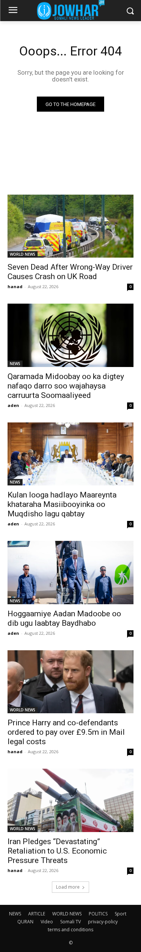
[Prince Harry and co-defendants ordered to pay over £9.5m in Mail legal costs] (70, 682)
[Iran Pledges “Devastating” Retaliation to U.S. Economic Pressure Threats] (70, 800)
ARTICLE (36, 914)
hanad (15, 286)
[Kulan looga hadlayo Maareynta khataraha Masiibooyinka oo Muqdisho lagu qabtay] (70, 454)
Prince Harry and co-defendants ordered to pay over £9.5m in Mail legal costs (66, 732)
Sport (120, 914)
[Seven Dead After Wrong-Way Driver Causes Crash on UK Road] (70, 226)
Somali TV (70, 921)
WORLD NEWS (22, 254)
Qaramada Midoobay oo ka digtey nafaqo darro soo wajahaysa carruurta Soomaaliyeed (66, 386)
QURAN (25, 921)
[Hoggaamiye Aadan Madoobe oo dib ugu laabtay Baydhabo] (70, 572)
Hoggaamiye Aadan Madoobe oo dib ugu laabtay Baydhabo (64, 618)
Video (47, 921)
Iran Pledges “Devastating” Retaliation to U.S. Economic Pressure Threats (57, 851)
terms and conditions (70, 929)
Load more (68, 887)
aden (13, 405)
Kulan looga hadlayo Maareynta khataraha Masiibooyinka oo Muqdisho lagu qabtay (62, 504)
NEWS (15, 363)
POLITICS (98, 914)
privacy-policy (103, 921)
